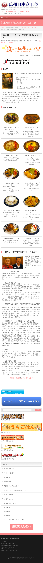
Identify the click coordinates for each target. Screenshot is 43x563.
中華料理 (7, 511)
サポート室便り (9, 473)
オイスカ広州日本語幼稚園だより (15, 490)
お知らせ (7, 477)
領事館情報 (7, 481)
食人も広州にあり (8, 42)
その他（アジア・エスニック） (14, 519)
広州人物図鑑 (8, 494)
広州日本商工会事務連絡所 (19, 558)
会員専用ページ (9, 469)
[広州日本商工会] (21, 5)
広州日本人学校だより (11, 486)
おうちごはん (8, 499)
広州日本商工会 (15, 378)
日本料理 (7, 507)
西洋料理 (7, 515)
